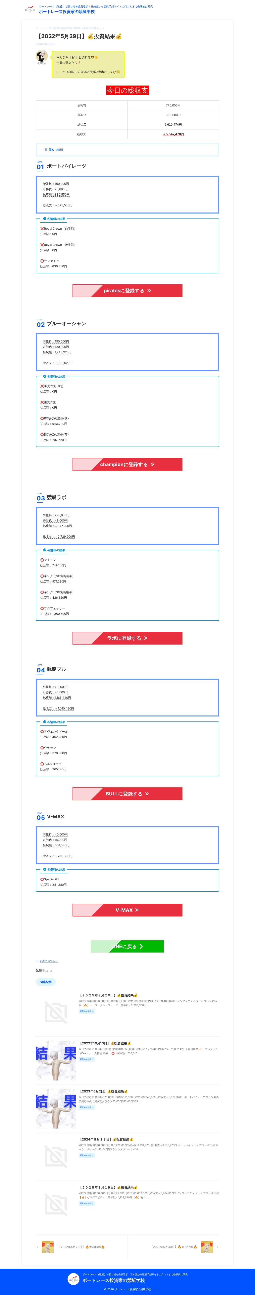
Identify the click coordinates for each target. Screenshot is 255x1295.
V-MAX (124, 910)
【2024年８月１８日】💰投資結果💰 (106, 1139)
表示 (59, 149)
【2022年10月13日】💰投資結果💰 (105, 1043)
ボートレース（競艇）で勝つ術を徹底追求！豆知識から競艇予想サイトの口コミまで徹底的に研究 (135, 1274)
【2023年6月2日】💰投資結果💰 (103, 1091)
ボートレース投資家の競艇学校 (67, 11)
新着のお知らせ (49, 961)
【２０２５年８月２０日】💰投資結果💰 (108, 995)
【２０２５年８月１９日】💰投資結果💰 (108, 1187)
